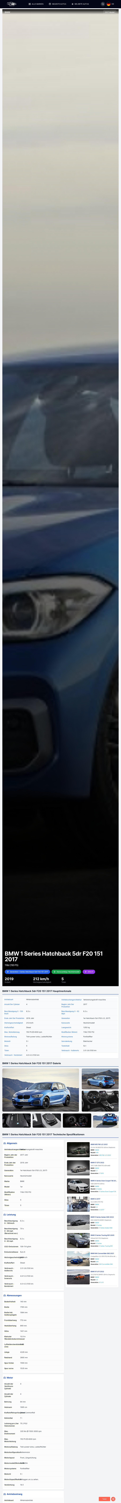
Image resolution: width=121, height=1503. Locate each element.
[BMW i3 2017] (78, 1204)
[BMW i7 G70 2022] (78, 1167)
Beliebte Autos (82, 4)
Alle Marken (37, 4)
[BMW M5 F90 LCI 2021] (78, 1149)
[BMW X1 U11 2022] (78, 1276)
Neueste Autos (59, 4)
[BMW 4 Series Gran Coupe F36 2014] (78, 1186)
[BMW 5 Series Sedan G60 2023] (78, 1222)
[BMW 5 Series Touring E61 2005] (78, 1240)
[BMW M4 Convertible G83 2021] (78, 1258)
